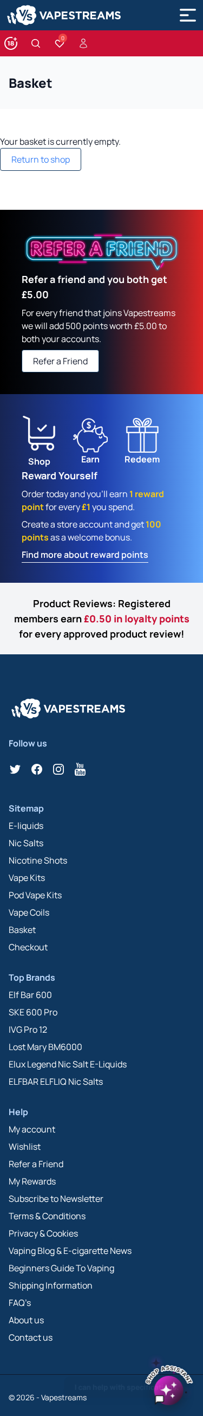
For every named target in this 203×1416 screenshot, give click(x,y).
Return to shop (40, 159)
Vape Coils (29, 912)
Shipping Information (51, 1285)
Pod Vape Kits (35, 895)
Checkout (28, 947)
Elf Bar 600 (30, 995)
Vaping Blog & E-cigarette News (70, 1251)
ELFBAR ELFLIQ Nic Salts (56, 1081)
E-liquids (26, 826)
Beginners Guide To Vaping (61, 1268)
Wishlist (25, 1147)
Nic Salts (26, 843)
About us (26, 1320)
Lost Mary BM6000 (45, 1047)
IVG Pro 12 (28, 1029)
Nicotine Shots (38, 860)
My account (32, 1129)
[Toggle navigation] (188, 15)
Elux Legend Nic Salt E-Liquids (68, 1064)
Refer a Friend (60, 361)
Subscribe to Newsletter (56, 1199)
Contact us (31, 1337)
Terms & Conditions (47, 1216)
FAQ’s (20, 1303)
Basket (22, 930)
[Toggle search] (35, 43)
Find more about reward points (85, 555)
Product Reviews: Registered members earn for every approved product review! (101, 618)
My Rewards (32, 1181)
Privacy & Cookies (43, 1233)
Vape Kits (27, 878)
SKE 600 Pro (33, 1012)
